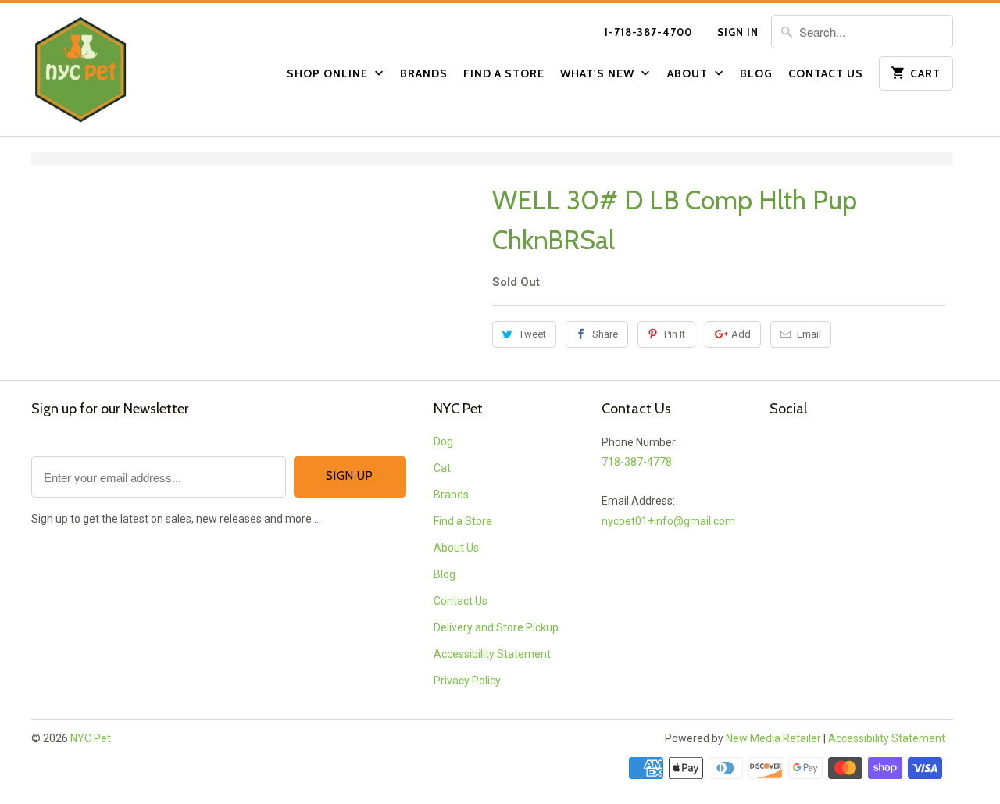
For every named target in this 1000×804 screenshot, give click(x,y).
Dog (443, 441)
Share (605, 334)
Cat (442, 468)
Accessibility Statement (492, 654)
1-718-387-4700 (648, 32)
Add (741, 334)
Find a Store (504, 73)
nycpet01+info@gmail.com (668, 521)
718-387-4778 (637, 462)
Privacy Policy (467, 680)
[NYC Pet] (101, 69)
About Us (456, 547)
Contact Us (825, 73)
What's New (599, 73)
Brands (424, 73)
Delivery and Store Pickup (496, 627)
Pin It (674, 334)
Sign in (738, 32)
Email (809, 334)
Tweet (532, 334)
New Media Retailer (773, 738)
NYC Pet (90, 738)
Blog (756, 73)
